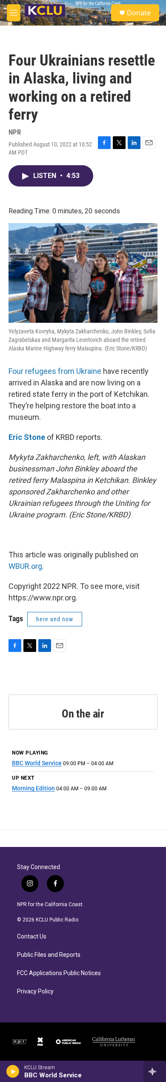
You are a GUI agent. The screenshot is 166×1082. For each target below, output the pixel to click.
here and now (54, 619)
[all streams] (154, 1071)
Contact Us (31, 936)
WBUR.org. (26, 566)
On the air (83, 713)
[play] (13, 1071)
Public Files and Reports (48, 955)
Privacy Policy (35, 991)
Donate (139, 13)
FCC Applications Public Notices (59, 973)
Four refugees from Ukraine (55, 371)
